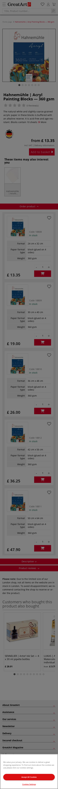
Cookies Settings (29, 784)
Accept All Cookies (29, 777)
